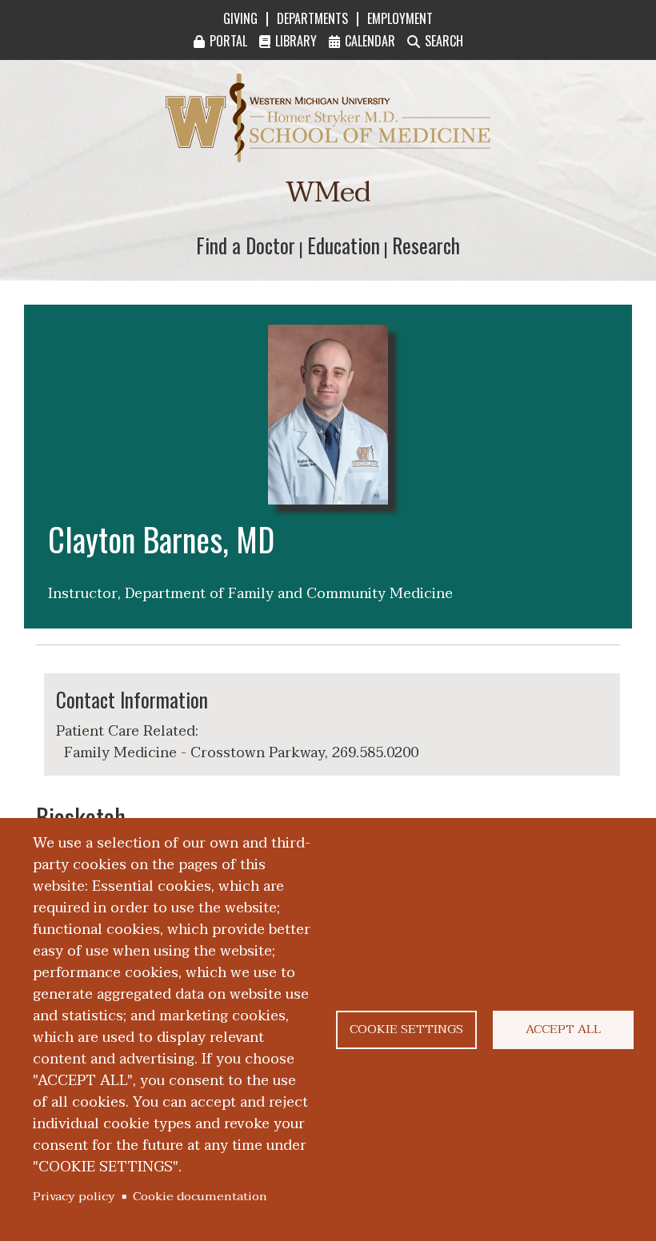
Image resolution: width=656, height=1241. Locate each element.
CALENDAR (370, 40)
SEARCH (444, 40)
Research (426, 245)
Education (343, 245)
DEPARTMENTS (312, 18)
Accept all (563, 1029)
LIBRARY (296, 40)
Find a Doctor (245, 245)
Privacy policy (74, 1196)
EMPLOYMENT (400, 18)
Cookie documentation (200, 1196)
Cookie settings (406, 1029)
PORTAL (228, 40)
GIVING (240, 18)
